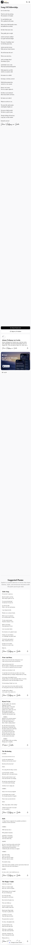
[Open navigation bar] (28, 2)
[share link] (27, 348)
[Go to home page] (5, 2)
